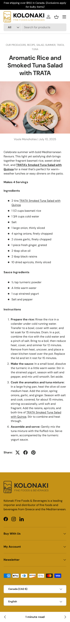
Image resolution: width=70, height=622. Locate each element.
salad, (40, 44)
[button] (56, 17)
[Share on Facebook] (25, 452)
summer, (51, 44)
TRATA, (60, 44)
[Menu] (64, 17)
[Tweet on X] (18, 452)
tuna (35, 49)
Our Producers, (16, 44)
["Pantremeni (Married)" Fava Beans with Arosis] (5, 617)
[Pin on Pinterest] (33, 452)
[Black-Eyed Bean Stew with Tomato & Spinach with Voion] (65, 617)
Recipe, (31, 44)
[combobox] (35, 27)
